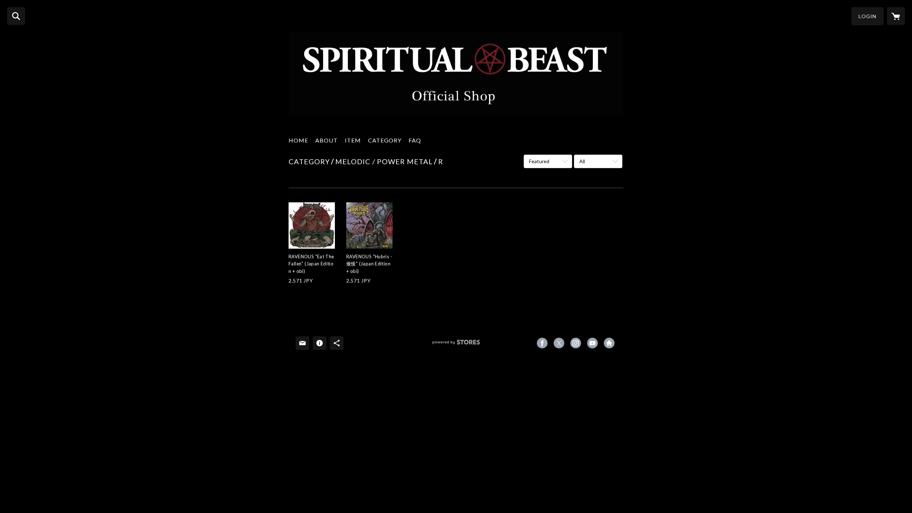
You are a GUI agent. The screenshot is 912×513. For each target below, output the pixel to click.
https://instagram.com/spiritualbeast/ (575, 343)
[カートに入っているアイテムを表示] (896, 16)
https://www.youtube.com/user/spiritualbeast (592, 343)
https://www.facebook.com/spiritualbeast (542, 343)
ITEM (353, 140)
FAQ (415, 140)
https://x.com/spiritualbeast (559, 343)
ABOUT (326, 140)
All (582, 161)
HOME (298, 140)
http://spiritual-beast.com (609, 343)
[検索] (16, 16)
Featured (539, 161)
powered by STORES (456, 344)
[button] (867, 16)
